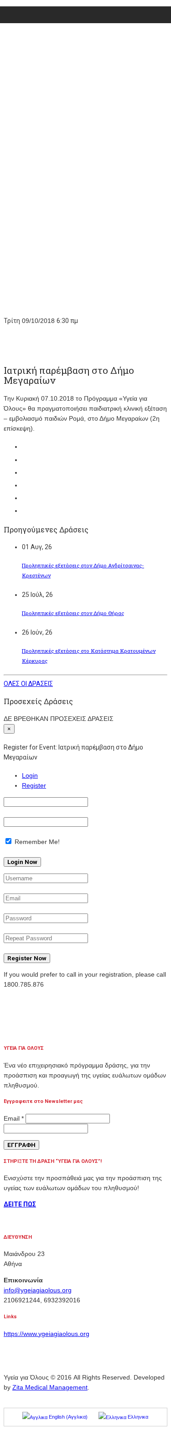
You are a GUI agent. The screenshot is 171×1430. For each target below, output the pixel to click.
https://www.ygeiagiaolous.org (46, 1333)
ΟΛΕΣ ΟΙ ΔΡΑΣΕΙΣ (28, 683)
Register (34, 785)
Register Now (27, 958)
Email (14, 1118)
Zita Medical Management (50, 1387)
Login (30, 775)
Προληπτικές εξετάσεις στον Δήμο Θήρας (73, 613)
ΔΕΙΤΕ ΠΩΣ (20, 1204)
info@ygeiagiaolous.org (38, 1290)
